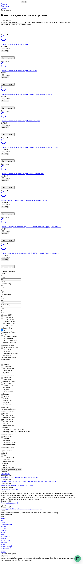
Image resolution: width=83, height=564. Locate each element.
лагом (3, 532)
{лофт (3, 522)
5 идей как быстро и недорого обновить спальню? (19, 478)
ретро (3, 544)
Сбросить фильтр (15, 469)
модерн (3, 538)
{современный (6, 524)
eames (3, 519)
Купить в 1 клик (7, 58)
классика (4, 530)
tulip (2, 520)
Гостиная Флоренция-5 (9, 489)
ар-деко (3, 526)
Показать (5, 469)
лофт (2, 534)
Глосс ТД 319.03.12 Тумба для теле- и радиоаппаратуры (21, 509)
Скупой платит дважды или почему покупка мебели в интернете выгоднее (28, 481)
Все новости (5, 474)
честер (3, 552)
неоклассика (5, 540)
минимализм (5, 536)
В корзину (5, 51)
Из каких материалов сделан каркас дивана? (17, 485)
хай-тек (3, 550)
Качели (3, 8)
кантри (3, 528)
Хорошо (4, 556)
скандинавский (6, 546)
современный (6, 548)
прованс (4, 542)
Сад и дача (5, 6)
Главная (4, 4)
